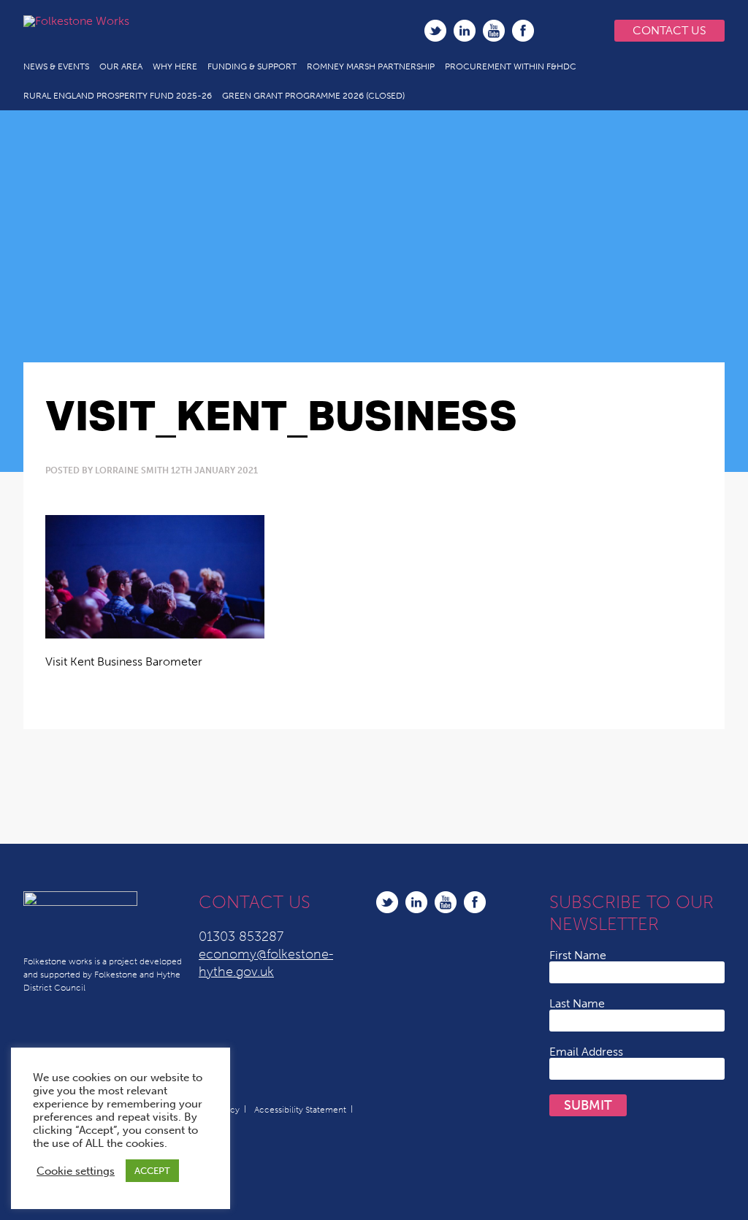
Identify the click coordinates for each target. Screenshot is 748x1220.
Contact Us (669, 30)
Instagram (552, 31)
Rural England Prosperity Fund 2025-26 (117, 96)
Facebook (523, 31)
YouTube (494, 31)
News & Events (56, 66)
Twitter (435, 31)
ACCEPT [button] (152, 1170)
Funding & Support (252, 66)
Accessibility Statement (300, 1110)
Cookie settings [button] (76, 1171)
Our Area (120, 66)
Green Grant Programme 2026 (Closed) (313, 96)
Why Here (175, 66)
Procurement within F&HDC (510, 66)
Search (582, 31)
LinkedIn (465, 31)
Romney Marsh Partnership (371, 66)
